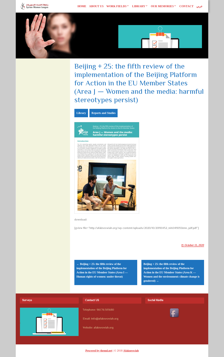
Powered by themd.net (98, 350)
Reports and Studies (103, 112)
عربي (199, 6)
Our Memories (162, 6)
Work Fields (116, 6)
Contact (186, 6)
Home (82, 6)
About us (96, 6)
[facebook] (174, 313)
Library (138, 6)
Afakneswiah (131, 350)
